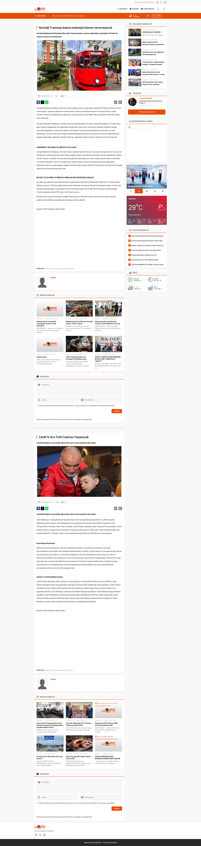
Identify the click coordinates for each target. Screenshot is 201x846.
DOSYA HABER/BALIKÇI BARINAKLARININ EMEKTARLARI (107, 757)
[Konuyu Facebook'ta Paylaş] (38, 102)
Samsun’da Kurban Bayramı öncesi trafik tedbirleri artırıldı (107, 322)
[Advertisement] (79, 237)
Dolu (66, 670)
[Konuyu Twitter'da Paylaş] (42, 102)
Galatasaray (42, 357)
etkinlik (70, 670)
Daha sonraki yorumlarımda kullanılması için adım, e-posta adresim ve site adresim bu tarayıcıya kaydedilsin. (77, 405)
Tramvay (72, 268)
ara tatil (47, 670)
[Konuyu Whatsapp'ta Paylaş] (46, 102)
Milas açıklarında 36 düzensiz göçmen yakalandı (153, 43)
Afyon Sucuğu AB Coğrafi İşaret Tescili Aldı (78, 757)
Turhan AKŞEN (145, 98)
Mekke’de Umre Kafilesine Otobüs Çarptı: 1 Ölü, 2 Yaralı (79, 322)
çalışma (47, 268)
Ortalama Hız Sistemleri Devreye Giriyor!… (50, 757)
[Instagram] (165, 2)
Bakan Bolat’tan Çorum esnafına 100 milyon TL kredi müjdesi (153, 74)
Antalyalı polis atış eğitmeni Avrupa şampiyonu (68, 16)
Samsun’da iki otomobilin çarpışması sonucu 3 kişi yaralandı (46, 323)
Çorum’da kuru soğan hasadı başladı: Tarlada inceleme (153, 63)
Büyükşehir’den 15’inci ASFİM (140, 186)
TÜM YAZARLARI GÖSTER (147, 112)
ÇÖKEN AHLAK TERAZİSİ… (152, 32)
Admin (53, 277)
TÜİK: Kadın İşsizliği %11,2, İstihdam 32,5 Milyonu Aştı (76, 358)
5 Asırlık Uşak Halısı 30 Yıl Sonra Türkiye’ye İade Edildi (78, 724)
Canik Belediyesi (59, 670)
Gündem (39, 319)
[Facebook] (157, 2)
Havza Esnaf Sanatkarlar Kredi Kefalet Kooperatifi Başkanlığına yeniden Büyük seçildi (50, 725)
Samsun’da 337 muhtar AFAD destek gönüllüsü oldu (106, 724)
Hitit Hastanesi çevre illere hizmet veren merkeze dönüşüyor (152, 84)
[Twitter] (161, 2)
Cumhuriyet (54, 268)
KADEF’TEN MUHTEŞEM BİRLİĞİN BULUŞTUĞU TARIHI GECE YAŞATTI (108, 359)
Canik (51, 670)
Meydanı (60, 268)
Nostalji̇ (66, 268)
